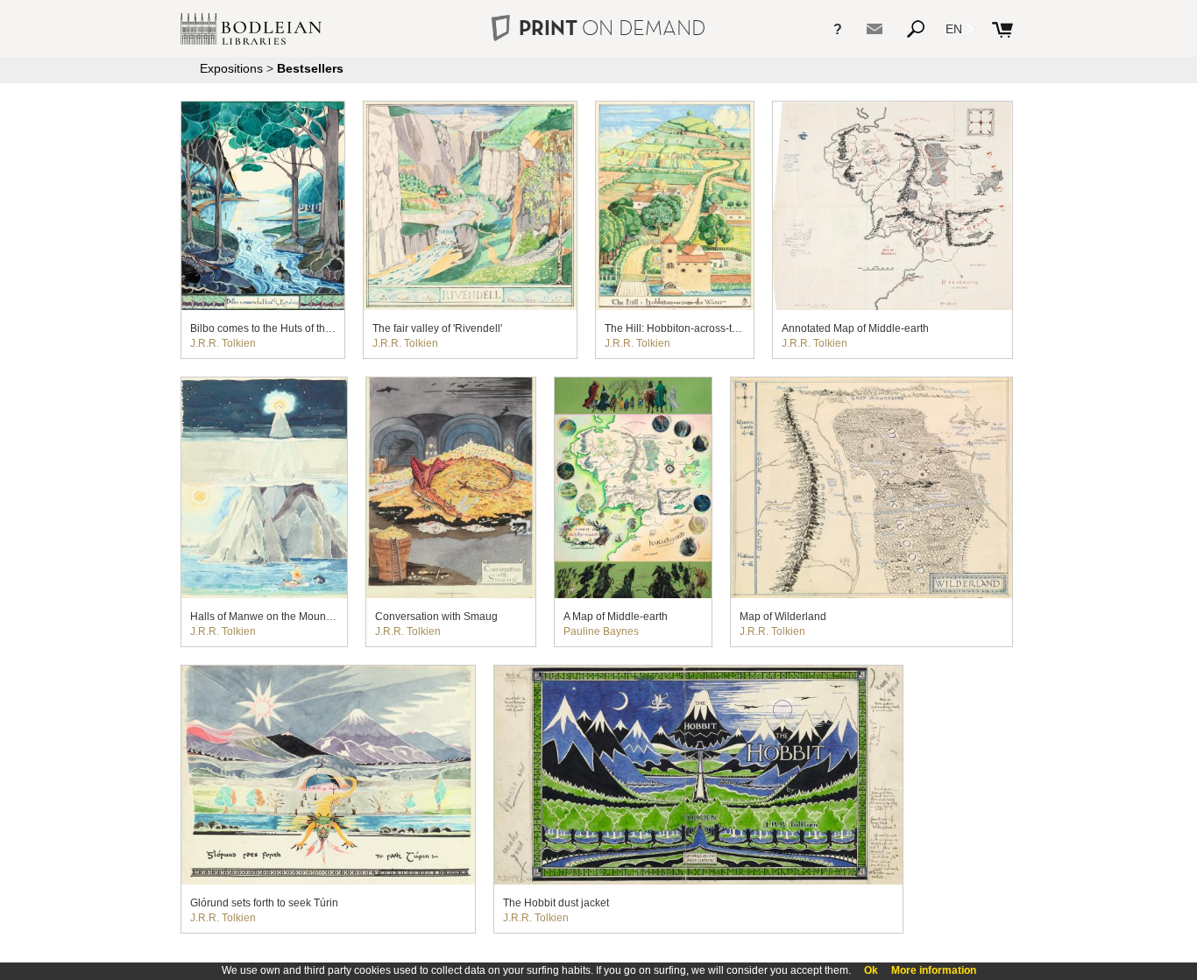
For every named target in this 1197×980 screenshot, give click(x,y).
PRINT (612, 27)
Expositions (231, 68)
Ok (871, 970)
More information (933, 970)
